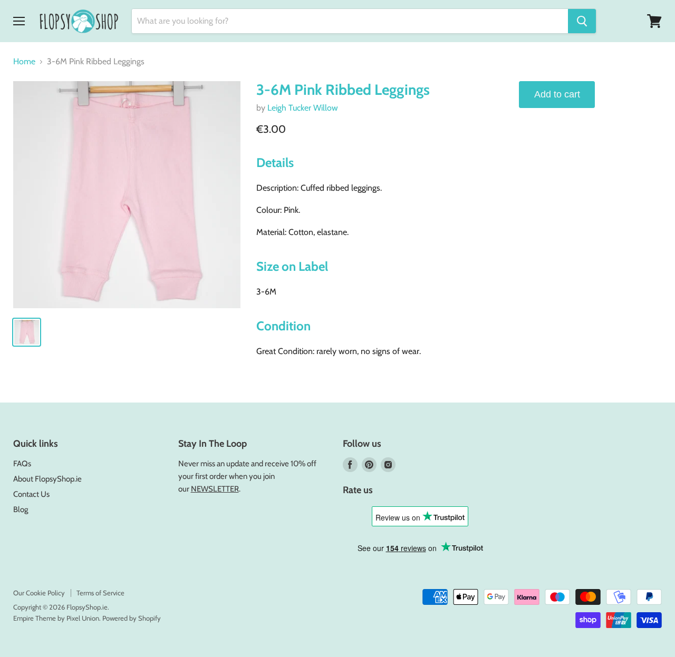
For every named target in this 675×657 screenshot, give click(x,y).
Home (24, 61)
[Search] (582, 21)
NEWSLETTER (215, 489)
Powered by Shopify (131, 618)
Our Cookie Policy (39, 593)
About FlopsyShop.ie (47, 479)
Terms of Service (100, 593)
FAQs (22, 463)
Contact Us (31, 494)
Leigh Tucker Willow (302, 108)
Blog (20, 509)
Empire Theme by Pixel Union (56, 618)
